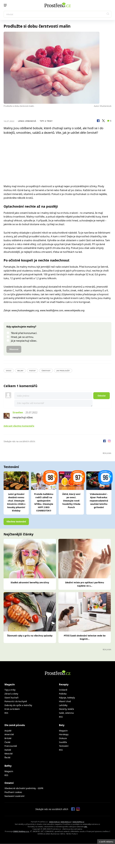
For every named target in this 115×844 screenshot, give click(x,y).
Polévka (62, 693)
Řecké (7, 757)
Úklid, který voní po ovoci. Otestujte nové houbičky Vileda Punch (71, 500)
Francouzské (10, 745)
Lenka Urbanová (27, 121)
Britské (7, 738)
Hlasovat (13, 349)
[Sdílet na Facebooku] (98, 121)
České (7, 742)
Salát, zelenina (66, 712)
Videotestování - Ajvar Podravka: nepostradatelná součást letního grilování (99, 500)
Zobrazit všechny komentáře (19, 425)
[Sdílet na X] (103, 121)
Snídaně (63, 689)
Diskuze (63, 738)
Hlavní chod (65, 701)
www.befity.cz (78, 822)
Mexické (8, 753)
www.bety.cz (65, 822)
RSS (6, 712)
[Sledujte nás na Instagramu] (109, 441)
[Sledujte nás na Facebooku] (104, 441)
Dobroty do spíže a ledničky (18, 705)
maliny (20, 371)
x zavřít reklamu (106, 841)
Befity (8, 765)
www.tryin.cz (54, 822)
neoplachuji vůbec (23, 417)
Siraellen (18, 412)
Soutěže (63, 742)
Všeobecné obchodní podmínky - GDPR (23, 788)
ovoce (8, 371)
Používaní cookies (13, 792)
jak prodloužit (63, 371)
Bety (61, 725)
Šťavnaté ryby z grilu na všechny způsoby (29, 635)
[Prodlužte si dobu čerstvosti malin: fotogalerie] (57, 68)
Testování (63, 745)
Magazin (63, 730)
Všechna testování (16, 521)
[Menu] (5, 5)
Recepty (63, 684)
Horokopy (63, 734)
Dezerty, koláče (66, 709)
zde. (85, 826)
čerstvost (46, 371)
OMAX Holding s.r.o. (21, 831)
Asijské (7, 730)
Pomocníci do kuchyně (15, 701)
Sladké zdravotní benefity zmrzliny (30, 582)
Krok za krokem (12, 709)
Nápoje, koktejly (67, 697)
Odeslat (102, 395)
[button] (108, 14)
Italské (7, 749)
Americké (9, 734)
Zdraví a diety (11, 693)
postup (32, 371)
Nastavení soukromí (14, 796)
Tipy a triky (46, 121)
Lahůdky (63, 705)
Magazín (9, 684)
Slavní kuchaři (11, 697)
